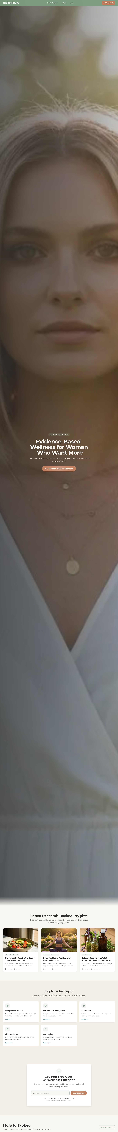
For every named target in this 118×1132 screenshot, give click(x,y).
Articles (64, 3)
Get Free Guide (108, 3)
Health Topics (52, 3)
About (72, 3)
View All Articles (105, 1127)
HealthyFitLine (11, 3)
